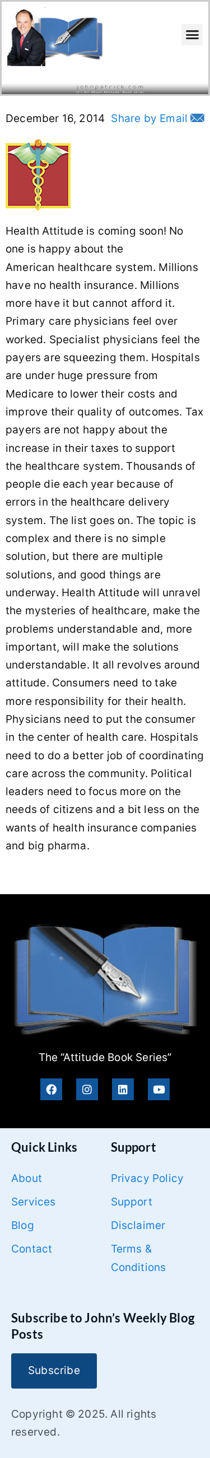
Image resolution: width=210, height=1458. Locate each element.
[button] (192, 34)
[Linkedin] (123, 1089)
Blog (22, 1225)
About (26, 1178)
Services (33, 1201)
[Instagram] (87, 1089)
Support (131, 1201)
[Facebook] (51, 1089)
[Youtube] (159, 1089)
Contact (31, 1248)
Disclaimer (138, 1225)
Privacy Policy (147, 1178)
